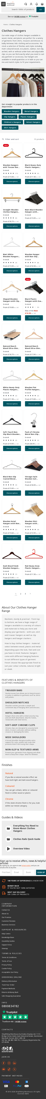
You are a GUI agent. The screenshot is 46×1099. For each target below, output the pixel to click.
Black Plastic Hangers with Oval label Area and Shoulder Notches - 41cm (33, 300)
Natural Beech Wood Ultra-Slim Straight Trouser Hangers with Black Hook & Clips (12, 347)
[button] (3, 4)
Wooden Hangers (11, 111)
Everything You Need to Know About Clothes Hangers (25, 828)
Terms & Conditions (9, 957)
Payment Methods (8, 988)
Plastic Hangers (28, 117)
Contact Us (6, 910)
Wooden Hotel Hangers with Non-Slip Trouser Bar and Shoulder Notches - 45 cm (11, 522)
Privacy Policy (7, 965)
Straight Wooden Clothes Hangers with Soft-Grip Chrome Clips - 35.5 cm (11, 211)
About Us (5, 914)
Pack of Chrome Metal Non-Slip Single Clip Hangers (33, 433)
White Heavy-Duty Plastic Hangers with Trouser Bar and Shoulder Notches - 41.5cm (11, 388)
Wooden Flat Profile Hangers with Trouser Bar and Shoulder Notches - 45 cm (32, 388)
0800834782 (10, 1006)
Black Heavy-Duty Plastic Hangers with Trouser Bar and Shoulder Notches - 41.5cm (33, 166)
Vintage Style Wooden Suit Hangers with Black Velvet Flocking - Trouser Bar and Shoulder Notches (33, 478)
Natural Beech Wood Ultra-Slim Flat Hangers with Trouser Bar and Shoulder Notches (33, 347)
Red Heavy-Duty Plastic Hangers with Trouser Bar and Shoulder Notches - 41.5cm (33, 567)
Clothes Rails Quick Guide (26, 839)
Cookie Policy (7, 968)
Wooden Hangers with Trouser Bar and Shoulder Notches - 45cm (10, 166)
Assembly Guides (8, 941)
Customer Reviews (8, 921)
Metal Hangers (31, 111)
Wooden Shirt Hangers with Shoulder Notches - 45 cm (33, 522)
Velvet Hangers (33, 122)
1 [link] (16, 593)
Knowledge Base (8, 937)
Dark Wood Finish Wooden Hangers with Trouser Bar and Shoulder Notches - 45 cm (11, 567)
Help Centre (6, 934)
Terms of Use (7, 961)
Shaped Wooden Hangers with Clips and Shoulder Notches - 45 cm (11, 300)
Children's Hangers (12, 122)
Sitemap (5, 948)
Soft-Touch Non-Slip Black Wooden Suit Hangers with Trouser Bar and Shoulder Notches (11, 433)
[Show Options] (32, 872)
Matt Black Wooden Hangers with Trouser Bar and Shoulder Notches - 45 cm (34, 211)
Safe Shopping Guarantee (11, 996)
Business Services (8, 925)
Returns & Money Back (10, 992)
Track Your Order (8, 985)
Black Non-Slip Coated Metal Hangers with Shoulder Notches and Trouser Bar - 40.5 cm (11, 478)
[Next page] (30, 593)
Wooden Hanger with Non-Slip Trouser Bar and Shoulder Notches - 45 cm (33, 255)
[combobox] (18, 9)
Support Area (7, 945)
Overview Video (21, 848)
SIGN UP (41, 872)
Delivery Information (9, 981)
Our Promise (6, 917)
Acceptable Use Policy (10, 972)
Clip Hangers (9, 117)
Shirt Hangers (10, 127)
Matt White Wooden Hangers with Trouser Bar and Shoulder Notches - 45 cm (10, 255)
